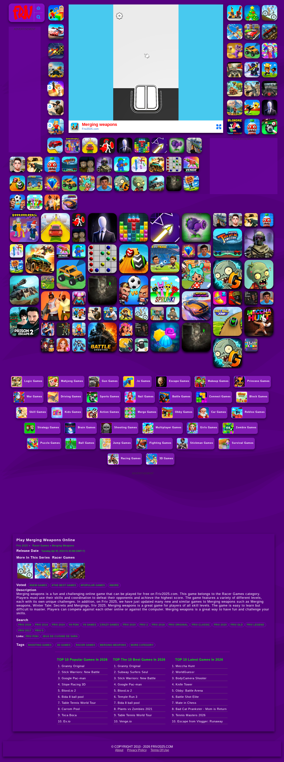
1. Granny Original (71, 666)
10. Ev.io (64, 721)
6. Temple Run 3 (125, 696)
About (119, 750)
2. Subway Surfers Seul (131, 672)
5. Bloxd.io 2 (67, 690)
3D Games (64, 645)
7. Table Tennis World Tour (77, 702)
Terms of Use (160, 750)
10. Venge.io (123, 721)
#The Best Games (64, 585)
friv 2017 (24, 630)
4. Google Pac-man (128, 684)
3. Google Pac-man (72, 678)
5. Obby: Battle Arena (187, 690)
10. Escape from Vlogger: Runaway (197, 721)
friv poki (32, 636)
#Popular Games (93, 585)
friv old (237, 625)
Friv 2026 (24, 625)
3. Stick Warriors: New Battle (135, 678)
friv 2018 (158, 625)
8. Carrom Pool (69, 709)
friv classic (201, 625)
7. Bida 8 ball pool (127, 702)
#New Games (38, 585)
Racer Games (40, 545)
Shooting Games (40, 645)
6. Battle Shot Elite (185, 696)
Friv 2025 (17, 5)
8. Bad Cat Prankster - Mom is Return (199, 709)
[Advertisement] (24, 90)
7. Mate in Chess (184, 702)
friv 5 (39, 630)
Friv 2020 (129, 625)
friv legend (255, 625)
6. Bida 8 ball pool (71, 696)
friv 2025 (98, 605)
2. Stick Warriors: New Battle (79, 672)
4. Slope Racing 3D (72, 684)
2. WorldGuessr (183, 672)
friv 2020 (220, 625)
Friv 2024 (58, 625)
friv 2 (144, 625)
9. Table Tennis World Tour (133, 715)
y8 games (89, 625)
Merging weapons (63, 545)
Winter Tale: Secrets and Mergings (61, 605)
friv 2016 (41, 625)
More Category (142, 645)
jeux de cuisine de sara (60, 636)
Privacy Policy (137, 750)
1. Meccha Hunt (183, 666)
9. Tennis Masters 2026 (189, 715)
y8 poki (74, 625)
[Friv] (38, 8)
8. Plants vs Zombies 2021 (133, 709)
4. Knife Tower (182, 684)
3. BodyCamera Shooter (189, 678)
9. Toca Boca (67, 715)
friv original (178, 625)
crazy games (109, 625)
